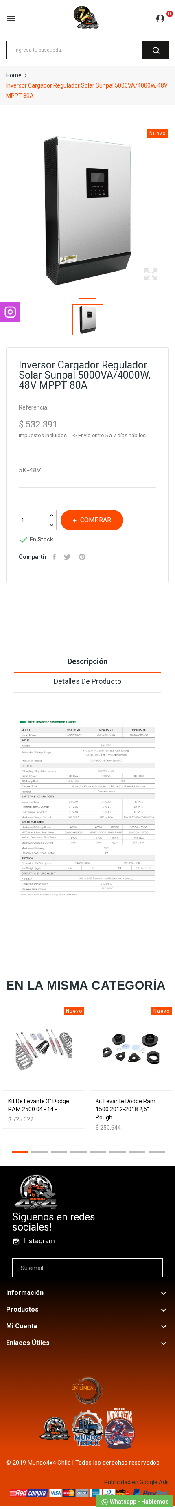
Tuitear (68, 557)
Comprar (95, 520)
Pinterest (83, 557)
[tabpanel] (87, 210)
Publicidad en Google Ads (136, 1482)
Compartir (55, 557)
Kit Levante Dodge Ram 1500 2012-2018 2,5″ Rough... (125, 1109)
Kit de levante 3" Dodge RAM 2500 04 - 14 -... (38, 1105)
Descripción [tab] (87, 661)
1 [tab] (87, 300)
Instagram (39, 1241)
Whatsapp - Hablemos (139, 1501)
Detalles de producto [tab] (87, 681)
